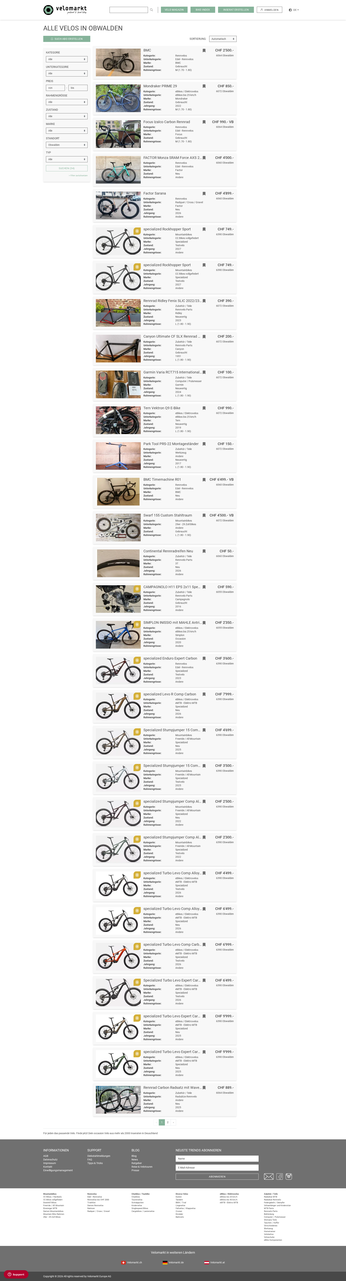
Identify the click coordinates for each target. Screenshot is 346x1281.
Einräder (179, 1214)
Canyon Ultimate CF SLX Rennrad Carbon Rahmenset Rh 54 (191, 336)
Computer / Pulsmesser (275, 1217)
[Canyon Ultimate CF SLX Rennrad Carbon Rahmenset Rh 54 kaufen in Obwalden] (118, 348)
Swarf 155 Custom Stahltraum (167, 515)
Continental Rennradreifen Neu (168, 551)
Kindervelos (137, 1205)
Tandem (179, 1200)
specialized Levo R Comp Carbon (169, 694)
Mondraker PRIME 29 (160, 86)
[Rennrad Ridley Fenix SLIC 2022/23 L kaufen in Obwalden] (118, 313)
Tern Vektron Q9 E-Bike (161, 408)
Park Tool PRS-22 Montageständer (171, 444)
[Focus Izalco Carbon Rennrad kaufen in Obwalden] (118, 134)
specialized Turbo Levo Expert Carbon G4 (176, 1016)
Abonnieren (217, 1176)
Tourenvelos (137, 1200)
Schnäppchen (138, 1202)
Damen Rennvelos (95, 1205)
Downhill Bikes (49, 1202)
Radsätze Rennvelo (272, 1200)
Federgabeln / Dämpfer (274, 1202)
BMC (147, 50)
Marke (50, 124)
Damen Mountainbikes (53, 1211)
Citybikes (136, 1197)
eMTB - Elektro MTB (229, 1202)
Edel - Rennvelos (94, 1197)
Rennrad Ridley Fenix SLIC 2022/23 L (172, 301)
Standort (52, 138)
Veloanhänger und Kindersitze (277, 1205)
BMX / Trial (181, 1202)
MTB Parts (269, 1208)
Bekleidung (269, 1214)
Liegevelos (180, 1205)
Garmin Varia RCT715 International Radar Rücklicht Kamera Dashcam (199, 372)
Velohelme (269, 1234)
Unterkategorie (57, 67)
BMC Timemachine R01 (162, 479)
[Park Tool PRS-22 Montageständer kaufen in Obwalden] (118, 456)
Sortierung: (198, 38)
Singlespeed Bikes (140, 1208)
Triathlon (91, 1202)
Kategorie (53, 52)
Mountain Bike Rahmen (53, 1214)
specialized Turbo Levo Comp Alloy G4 (174, 873)
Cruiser (179, 1211)
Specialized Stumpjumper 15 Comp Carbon (177, 730)
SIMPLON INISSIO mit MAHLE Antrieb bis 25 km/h (183, 622)
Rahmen (91, 1208)
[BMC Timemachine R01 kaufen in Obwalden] (118, 492)
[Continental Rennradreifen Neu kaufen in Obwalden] (118, 563)
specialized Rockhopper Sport (167, 229)
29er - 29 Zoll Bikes (52, 1217)
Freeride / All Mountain (53, 1205)
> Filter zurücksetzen (78, 175)
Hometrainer (269, 1231)
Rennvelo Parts (271, 1211)
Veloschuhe (269, 1237)
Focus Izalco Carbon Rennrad (166, 122)
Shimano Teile (270, 1220)
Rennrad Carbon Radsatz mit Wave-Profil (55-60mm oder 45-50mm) (197, 1087)
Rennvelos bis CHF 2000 (98, 1200)
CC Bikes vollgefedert (53, 1200)
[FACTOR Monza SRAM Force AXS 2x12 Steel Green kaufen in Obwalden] (118, 170)
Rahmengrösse (56, 95)
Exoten (179, 1197)
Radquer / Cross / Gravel (98, 1211)
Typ (48, 152)
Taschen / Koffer (271, 1223)
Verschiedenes (270, 1225)
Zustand (52, 109)
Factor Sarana (154, 193)
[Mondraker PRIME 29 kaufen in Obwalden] (118, 98)
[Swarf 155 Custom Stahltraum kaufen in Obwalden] (118, 527)
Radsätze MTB (270, 1197)
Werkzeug (268, 1228)
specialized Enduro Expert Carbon (170, 658)
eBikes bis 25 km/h (228, 1197)
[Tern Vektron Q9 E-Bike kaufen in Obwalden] (118, 420)
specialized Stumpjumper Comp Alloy (173, 801)
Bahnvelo (180, 1217)
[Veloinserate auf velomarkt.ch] (65, 9)
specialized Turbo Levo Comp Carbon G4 (176, 944)
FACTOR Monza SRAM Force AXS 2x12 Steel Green (184, 157)
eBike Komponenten (273, 1240)
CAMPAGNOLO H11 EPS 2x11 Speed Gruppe (179, 587)
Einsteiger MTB (50, 1208)
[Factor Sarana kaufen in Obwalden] (118, 205)
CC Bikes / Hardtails (52, 1197)
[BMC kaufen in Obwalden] (118, 62)
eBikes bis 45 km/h (228, 1200)
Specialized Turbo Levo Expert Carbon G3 (176, 980)
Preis (49, 81)
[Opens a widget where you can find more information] (16, 1274)
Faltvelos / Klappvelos (186, 1208)
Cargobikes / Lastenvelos (143, 1211)
